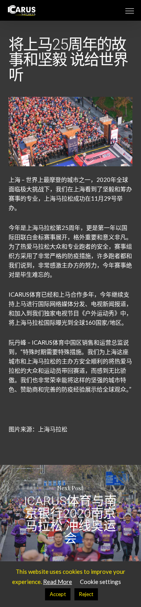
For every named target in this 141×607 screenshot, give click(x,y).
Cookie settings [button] (100, 581)
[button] (129, 10)
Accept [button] (58, 594)
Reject (86, 594)
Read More (57, 581)
